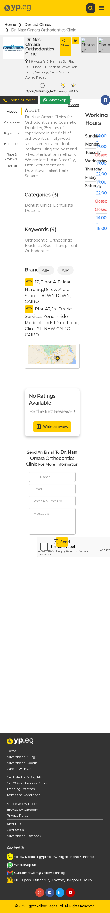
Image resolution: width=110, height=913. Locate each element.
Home (10, 24)
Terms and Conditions (23, 795)
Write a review (55, 426)
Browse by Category (22, 809)
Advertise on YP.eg (21, 757)
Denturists (63, 205)
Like (75, 40)
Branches (11, 144)
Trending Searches (21, 789)
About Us (14, 824)
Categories (12, 122)
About (12, 112)
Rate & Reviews (10, 155)
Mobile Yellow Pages (22, 804)
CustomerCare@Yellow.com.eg (39, 873)
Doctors (32, 210)
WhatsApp (57, 100)
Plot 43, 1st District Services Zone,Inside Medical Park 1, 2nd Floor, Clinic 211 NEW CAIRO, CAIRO (52, 321)
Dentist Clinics (37, 24)
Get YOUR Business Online (27, 783)
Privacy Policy (18, 815)
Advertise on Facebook (24, 836)
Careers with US (19, 769)
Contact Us (15, 830)
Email (12, 166)
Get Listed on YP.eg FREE (26, 777)
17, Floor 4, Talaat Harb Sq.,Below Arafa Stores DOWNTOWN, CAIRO (48, 291)
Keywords (11, 133)
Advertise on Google (22, 763)
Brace (48, 245)
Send (64, 541)
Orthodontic (36, 240)
